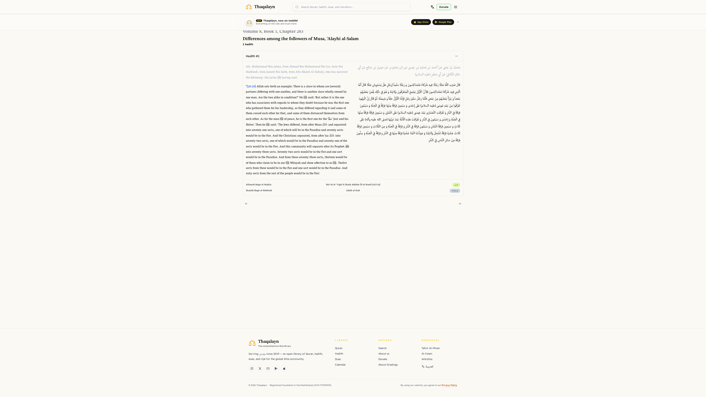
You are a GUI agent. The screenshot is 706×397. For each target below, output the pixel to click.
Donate (382, 359)
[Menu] (455, 7)
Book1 (270, 31)
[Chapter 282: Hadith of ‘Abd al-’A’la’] (246, 203)
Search (382, 348)
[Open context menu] (456, 56)
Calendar (340, 364)
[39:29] (251, 86)
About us (383, 353)
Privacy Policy (449, 385)
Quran (338, 348)
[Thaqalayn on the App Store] (284, 368)
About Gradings (388, 364)
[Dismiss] (458, 22)
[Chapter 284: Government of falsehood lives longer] (459, 203)
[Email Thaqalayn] (268, 368)
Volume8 (252, 31)
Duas (338, 359)
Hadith (339, 353)
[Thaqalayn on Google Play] (276, 368)
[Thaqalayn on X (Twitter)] (260, 368)
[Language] (432, 7)
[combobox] (351, 7)
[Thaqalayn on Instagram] (252, 368)
